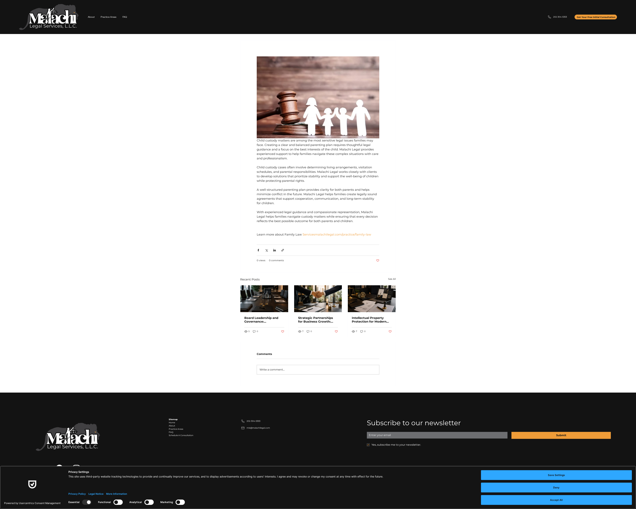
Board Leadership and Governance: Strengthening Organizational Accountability (261, 319)
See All (392, 278)
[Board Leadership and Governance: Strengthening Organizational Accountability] (264, 298)
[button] (108, 17)
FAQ (171, 432)
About (172, 425)
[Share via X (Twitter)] (266, 250)
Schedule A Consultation (181, 435)
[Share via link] (282, 250)
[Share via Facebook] (258, 250)
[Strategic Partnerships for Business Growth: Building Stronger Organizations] (318, 298)
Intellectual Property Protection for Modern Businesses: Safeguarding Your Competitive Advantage (370, 319)
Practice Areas (176, 429)
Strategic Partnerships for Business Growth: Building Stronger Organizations (315, 319)
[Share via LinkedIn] (274, 250)
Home (172, 422)
